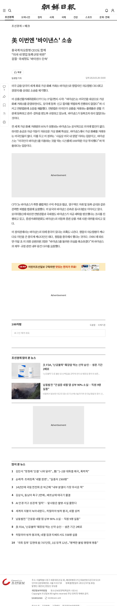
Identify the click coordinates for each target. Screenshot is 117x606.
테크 (27, 26)
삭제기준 (101, 325)
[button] (4, 10)
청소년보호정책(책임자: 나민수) (64, 590)
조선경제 (17, 26)
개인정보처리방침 (39, 590)
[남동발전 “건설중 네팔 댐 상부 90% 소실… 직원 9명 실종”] (26, 391)
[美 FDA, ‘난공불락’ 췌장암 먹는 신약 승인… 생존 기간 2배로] (26, 371)
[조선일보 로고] (58, 7)
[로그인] (113, 10)
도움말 (93, 325)
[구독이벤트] (58, 267)
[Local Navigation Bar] (4, 10)
